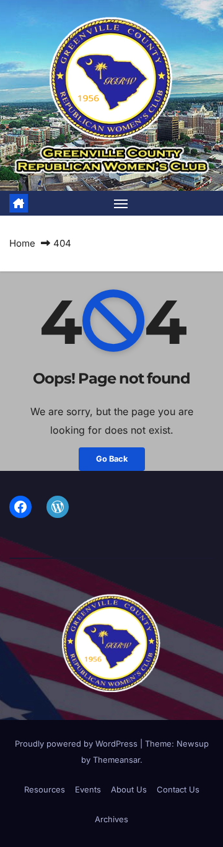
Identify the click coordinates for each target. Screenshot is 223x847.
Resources (44, 789)
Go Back (112, 458)
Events (88, 789)
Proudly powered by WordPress (77, 743)
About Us (129, 789)
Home (22, 243)
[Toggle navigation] (120, 203)
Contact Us (178, 789)
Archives (111, 819)
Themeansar (116, 760)
